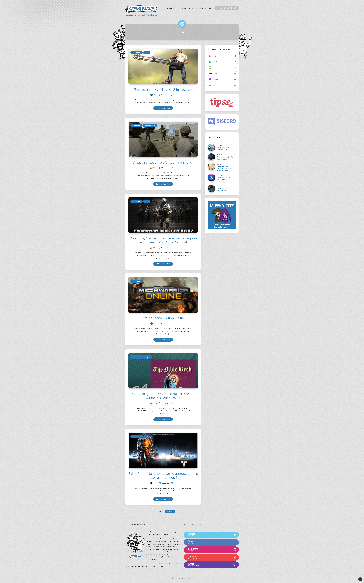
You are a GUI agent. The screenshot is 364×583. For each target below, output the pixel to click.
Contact (203, 8)
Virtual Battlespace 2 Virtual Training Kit (163, 162)
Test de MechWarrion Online (163, 318)
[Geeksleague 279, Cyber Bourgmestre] (211, 157)
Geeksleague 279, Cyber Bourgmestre (226, 158)
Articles (182, 8)
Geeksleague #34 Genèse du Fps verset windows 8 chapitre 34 (163, 396)
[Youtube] (235, 8)
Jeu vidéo (136, 52)
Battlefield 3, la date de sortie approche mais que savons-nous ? (163, 476)
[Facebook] (217, 8)
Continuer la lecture (163, 108)
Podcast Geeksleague (141, 357)
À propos (193, 8)
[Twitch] (225, 8)
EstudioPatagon (188, 578)
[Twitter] (221, 8)
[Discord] (231, 8)
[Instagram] (228, 8)
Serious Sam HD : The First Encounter (163, 89)
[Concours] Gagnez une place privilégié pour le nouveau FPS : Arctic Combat (163, 240)
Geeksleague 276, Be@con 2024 (223, 190)
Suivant (170, 511)
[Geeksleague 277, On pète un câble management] (211, 177)
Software (136, 125)
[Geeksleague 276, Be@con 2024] (211, 188)
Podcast (172, 8)
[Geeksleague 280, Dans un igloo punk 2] (211, 147)
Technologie (150, 125)
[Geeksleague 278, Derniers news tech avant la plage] (211, 166)
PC (147, 52)
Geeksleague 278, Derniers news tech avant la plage (224, 169)
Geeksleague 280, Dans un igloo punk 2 (226, 149)
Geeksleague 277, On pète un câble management (225, 180)
